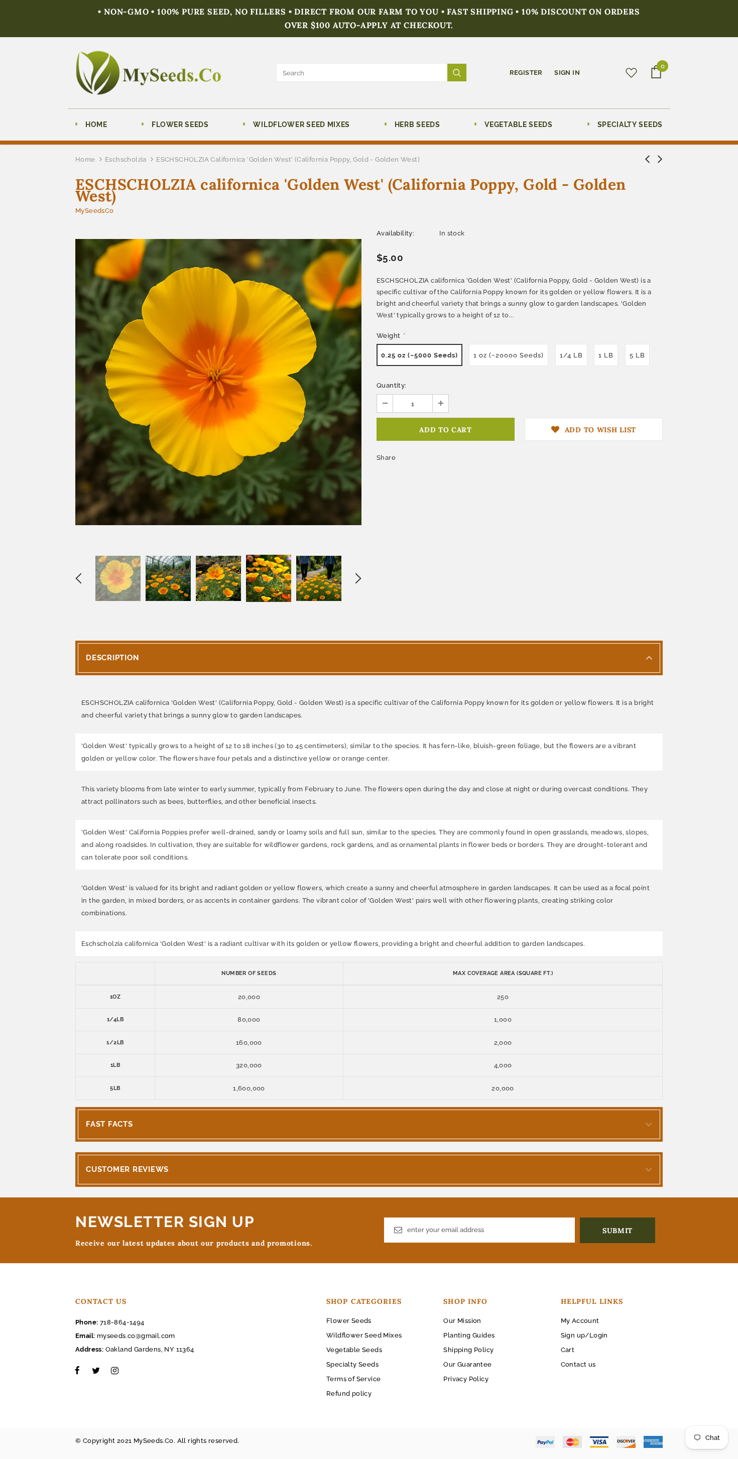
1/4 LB (571, 355)
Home (85, 159)
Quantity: (392, 385)
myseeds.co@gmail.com (136, 1336)
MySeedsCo (94, 210)
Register (527, 72)
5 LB (637, 355)
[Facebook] (77, 1370)
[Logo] (148, 72)
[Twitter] (96, 1370)
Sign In (567, 72)
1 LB (605, 355)
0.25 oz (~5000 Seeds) (419, 355)
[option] (218, 382)
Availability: (395, 233)
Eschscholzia (126, 159)
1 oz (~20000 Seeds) (508, 355)
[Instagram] (114, 1370)
